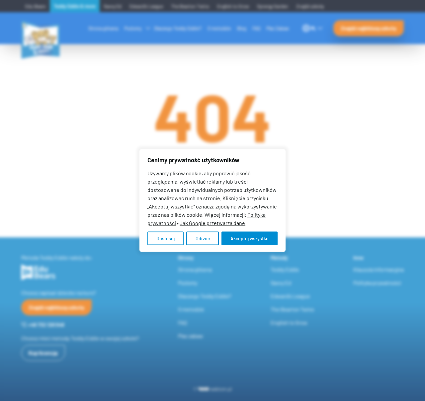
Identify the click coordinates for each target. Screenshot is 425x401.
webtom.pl (221, 389)
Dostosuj (165, 238)
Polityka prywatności (377, 283)
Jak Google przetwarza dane (212, 223)
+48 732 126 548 (46, 324)
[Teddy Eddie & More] (42, 21)
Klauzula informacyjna (378, 269)
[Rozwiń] (148, 27)
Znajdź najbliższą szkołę (368, 28)
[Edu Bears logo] (80, 272)
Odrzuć (203, 238)
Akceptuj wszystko (249, 238)
